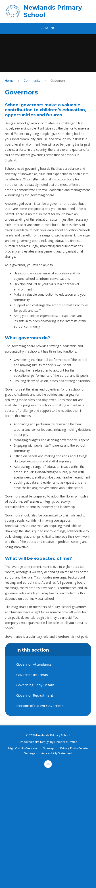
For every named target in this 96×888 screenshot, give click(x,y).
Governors (58, 80)
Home (9, 80)
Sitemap (48, 748)
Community (32, 80)
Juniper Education (65, 742)
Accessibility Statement (56, 753)
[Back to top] (48, 764)
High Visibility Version (22, 748)
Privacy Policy (69, 748)
